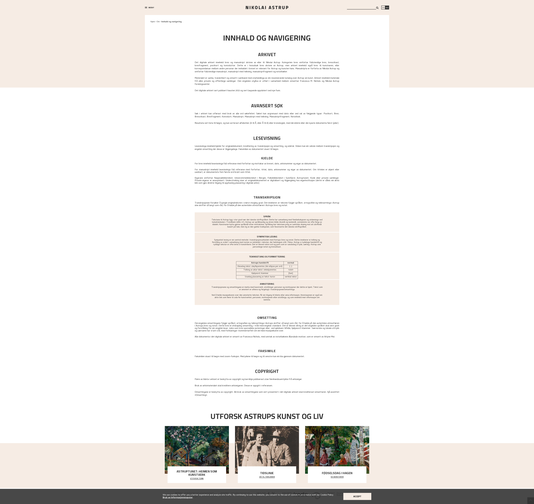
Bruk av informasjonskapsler (178, 498)
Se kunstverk (337, 477)
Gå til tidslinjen (267, 477)
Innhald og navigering (171, 21)
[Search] (377, 8)
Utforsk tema (197, 478)
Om (158, 21)
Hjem (152, 21)
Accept (357, 496)
